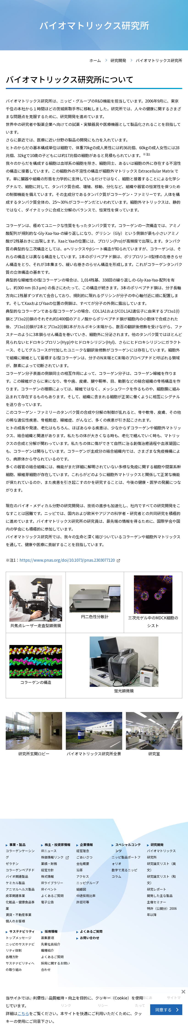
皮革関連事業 (15, 895)
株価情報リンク (52, 857)
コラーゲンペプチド (20, 870)
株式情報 (47, 876)
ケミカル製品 (15, 882)
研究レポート (156, 889)
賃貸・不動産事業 (18, 914)
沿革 (79, 870)
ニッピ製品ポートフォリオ (126, 860)
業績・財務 (49, 863)
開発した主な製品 (160, 895)
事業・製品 (17, 844)
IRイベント (49, 889)
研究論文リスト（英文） (161, 866)
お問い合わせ (89, 937)
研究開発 (118, 60)
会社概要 (82, 863)
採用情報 (51, 931)
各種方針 (12, 956)
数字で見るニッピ (124, 870)
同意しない (183, 992)
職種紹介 (47, 950)
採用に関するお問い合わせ (55, 966)
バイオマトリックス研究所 (161, 853)
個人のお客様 (15, 921)
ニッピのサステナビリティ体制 (20, 947)
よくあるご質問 (52, 895)
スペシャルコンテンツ (128, 847)
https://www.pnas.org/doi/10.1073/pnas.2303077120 (67, 560)
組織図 (81, 889)
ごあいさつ (84, 857)
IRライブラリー (52, 882)
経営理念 (82, 850)
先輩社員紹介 (50, 944)
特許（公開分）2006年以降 (162, 911)
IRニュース (49, 850)
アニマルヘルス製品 (20, 889)
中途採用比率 (86, 895)
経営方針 (47, 870)
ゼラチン (12, 863)
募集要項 (47, 937)
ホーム (95, 60)
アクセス (82, 876)
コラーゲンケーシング (20, 853)
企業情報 (86, 844)
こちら (23, 1013)
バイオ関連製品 (17, 876)
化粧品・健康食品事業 (20, 905)
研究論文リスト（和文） (161, 879)
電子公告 (47, 902)
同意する (163, 1010)
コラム (116, 876)
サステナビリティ (22, 931)
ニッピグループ (87, 882)
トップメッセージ (18, 937)
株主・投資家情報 (57, 844)
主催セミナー (156, 902)
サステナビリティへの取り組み (20, 966)
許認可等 (82, 902)
